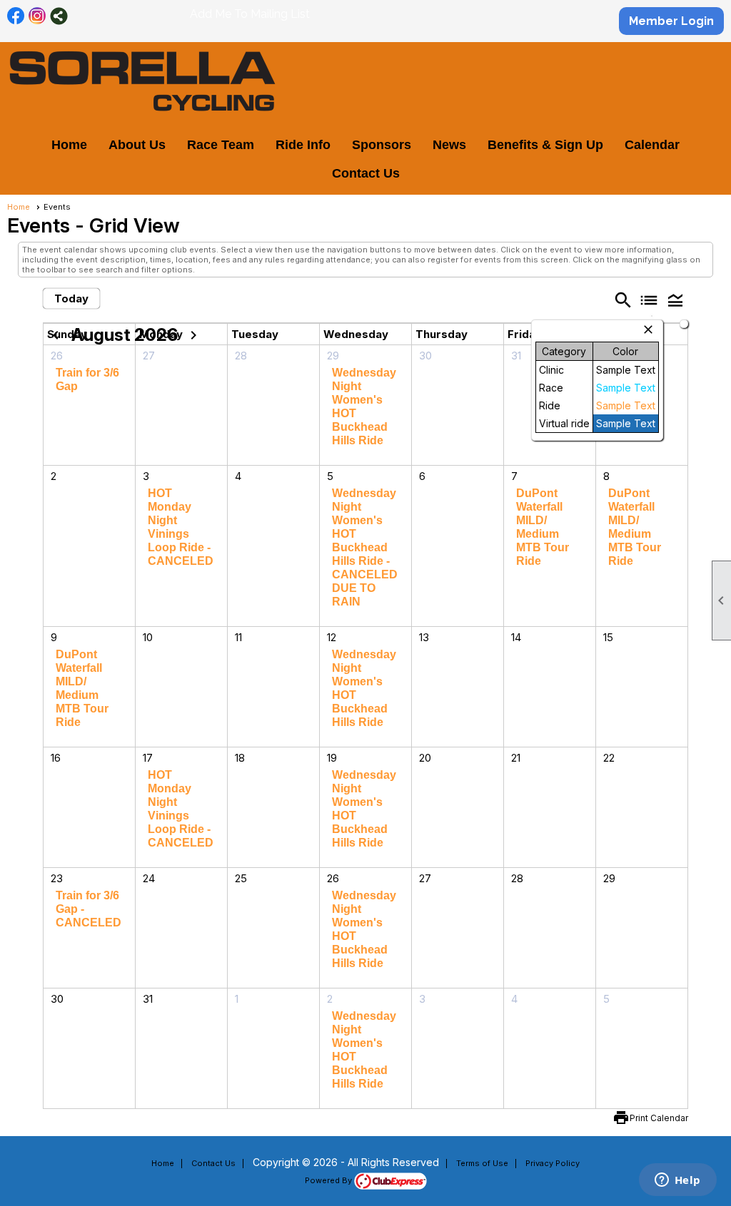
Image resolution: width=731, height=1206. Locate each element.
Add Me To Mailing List (250, 14)
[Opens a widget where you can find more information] (677, 1181)
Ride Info (303, 145)
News (449, 145)
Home (69, 145)
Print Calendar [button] (659, 1118)
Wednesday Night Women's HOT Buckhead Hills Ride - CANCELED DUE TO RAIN (365, 547)
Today (71, 298)
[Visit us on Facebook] (16, 16)
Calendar (652, 145)
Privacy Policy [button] (552, 1163)
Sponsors (381, 145)
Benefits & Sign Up (545, 145)
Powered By (329, 1180)
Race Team (220, 145)
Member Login (671, 21)
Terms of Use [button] (482, 1163)
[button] (674, 299)
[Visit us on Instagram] (37, 16)
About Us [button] (137, 145)
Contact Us (366, 173)
